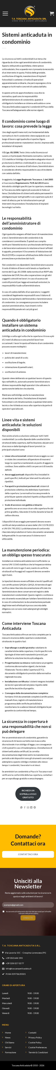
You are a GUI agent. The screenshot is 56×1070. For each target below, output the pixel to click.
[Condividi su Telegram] (35, 807)
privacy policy (33, 913)
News (7, 1037)
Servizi (8, 1047)
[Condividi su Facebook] (25, 807)
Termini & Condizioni (38, 1052)
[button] (5, 13)
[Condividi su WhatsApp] (21, 807)
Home (8, 1032)
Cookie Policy (34, 1042)
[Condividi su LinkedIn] (31, 807)
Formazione (10, 1052)
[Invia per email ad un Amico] (28, 807)
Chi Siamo (9, 1042)
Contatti (32, 1032)
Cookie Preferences (37, 1047)
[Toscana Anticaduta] (29, 13)
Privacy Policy (35, 1037)
